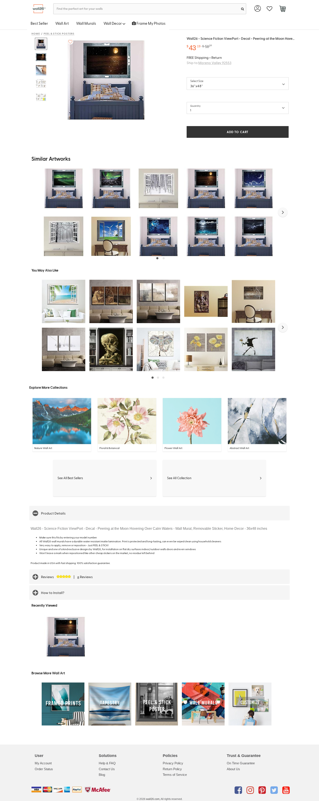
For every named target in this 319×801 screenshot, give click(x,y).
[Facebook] (239, 790)
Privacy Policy (173, 763)
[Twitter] (274, 790)
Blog (102, 774)
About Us (233, 769)
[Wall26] (37, 9)
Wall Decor (113, 23)
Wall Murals (86, 23)
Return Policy (172, 769)
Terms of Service (175, 774)
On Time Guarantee (241, 763)
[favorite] (269, 9)
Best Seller (39, 23)
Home (35, 33)
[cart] (282, 9)
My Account (43, 763)
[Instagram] (251, 790)
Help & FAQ (107, 763)
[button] (283, 212)
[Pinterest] (262, 790)
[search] (242, 8)
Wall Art (62, 23)
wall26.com (153, 799)
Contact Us (107, 769)
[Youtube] (286, 790)
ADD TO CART (237, 132)
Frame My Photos (151, 23)
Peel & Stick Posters (59, 33)
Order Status (44, 769)
